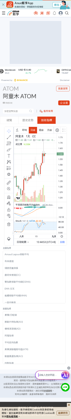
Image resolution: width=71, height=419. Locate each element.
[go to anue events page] (54, 13)
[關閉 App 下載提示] (3, 5)
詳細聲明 (48, 390)
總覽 (9, 120)
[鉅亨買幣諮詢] (65, 387)
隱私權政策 (12, 416)
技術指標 (46, 120)
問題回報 (9, 103)
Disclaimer (65, 80)
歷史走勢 (27, 120)
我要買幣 (63, 88)
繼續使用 (63, 412)
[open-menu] (3, 13)
